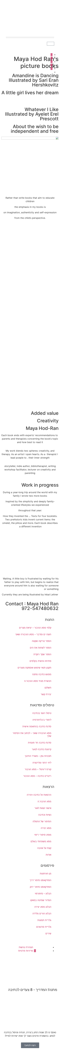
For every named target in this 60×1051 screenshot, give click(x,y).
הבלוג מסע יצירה (42, 906)
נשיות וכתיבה (44, 814)
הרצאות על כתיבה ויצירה (39, 794)
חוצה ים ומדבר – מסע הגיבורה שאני (33, 634)
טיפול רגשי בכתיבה (41, 713)
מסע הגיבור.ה (44, 801)
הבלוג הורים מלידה (41, 913)
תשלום (48, 687)
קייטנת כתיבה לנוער (41, 749)
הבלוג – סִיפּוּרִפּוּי (43, 893)
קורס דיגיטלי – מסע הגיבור (38, 769)
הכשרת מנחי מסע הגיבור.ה (37, 680)
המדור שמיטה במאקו (40, 900)
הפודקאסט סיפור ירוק (40, 886)
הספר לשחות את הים (40, 647)
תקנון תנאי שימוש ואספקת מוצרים (34, 667)
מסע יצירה (46, 828)
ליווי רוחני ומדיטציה (41, 762)
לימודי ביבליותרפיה (41, 719)
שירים (48, 933)
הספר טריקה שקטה (41, 641)
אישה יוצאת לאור (43, 808)
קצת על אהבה (44, 848)
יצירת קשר (46, 694)
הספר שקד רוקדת (42, 654)
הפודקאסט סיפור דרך (40, 880)
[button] (30, 37)
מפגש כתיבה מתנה (41, 674)
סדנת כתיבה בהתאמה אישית (36, 726)
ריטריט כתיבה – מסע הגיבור (37, 775)
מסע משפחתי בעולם (41, 841)
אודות (48, 854)
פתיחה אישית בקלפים (40, 660)
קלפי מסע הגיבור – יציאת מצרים (35, 627)
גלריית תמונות (44, 920)
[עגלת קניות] (50, 44)
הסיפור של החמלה (42, 821)
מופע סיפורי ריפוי (42, 834)
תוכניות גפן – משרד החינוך (38, 755)
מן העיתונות (45, 873)
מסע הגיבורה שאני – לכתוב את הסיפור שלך (32, 734)
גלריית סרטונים (43, 926)
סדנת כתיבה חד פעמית (39, 742)
